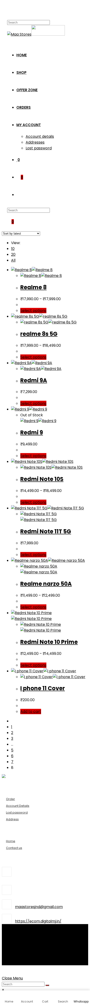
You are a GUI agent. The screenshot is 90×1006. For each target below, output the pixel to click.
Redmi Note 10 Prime (49, 642)
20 (13, 254)
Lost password (17, 812)
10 (13, 248)
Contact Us (21, 939)
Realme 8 (33, 287)
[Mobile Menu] (8, 10)
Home (10, 841)
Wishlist (18, 944)
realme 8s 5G (38, 334)
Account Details (17, 806)
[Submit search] (47, 985)
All (13, 260)
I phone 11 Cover (42, 688)
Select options (33, 310)
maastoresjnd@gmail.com (39, 906)
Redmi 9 (31, 432)
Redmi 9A (33, 380)
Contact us (14, 848)
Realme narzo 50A (46, 584)
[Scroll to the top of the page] (3, 970)
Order (10, 799)
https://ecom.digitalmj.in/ (38, 921)
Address (12, 819)
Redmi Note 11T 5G (45, 531)
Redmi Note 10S (41, 479)
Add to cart (30, 711)
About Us (19, 933)
